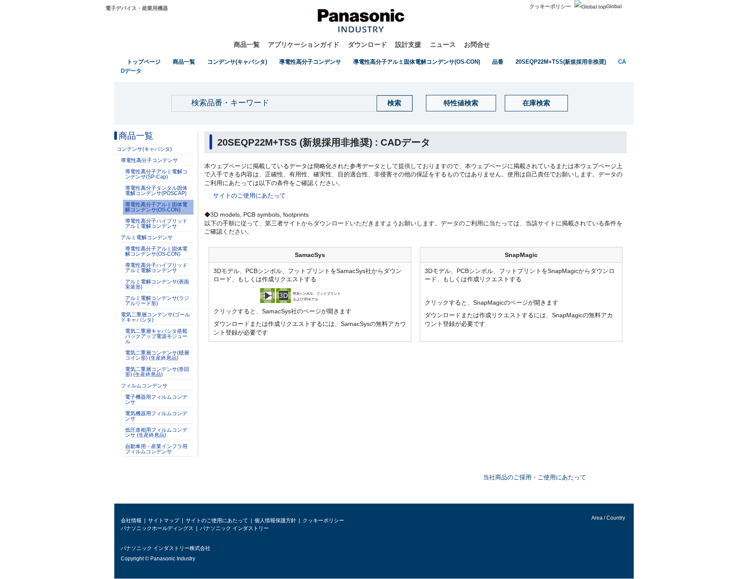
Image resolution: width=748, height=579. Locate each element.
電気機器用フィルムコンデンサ (156, 416)
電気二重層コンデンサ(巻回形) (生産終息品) (157, 371)
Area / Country (607, 518)
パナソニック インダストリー (234, 528)
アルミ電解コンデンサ (147, 237)
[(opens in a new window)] (310, 294)
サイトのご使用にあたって (249, 195)
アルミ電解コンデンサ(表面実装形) (157, 284)
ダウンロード (367, 44)
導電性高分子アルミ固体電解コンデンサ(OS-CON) (416, 62)
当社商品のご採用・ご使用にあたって (534, 477)
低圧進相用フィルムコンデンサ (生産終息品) (156, 432)
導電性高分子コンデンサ (310, 62)
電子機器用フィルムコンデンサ (156, 399)
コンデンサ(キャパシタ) (237, 62)
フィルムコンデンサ (144, 386)
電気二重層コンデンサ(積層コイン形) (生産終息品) (157, 355)
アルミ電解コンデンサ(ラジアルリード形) (157, 300)
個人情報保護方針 (275, 520)
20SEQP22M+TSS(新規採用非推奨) (561, 62)
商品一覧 (247, 44)
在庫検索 (536, 103)
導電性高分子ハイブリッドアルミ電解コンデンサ (156, 223)
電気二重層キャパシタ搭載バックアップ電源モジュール (156, 336)
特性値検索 (461, 103)
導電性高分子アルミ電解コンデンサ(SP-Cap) (156, 174)
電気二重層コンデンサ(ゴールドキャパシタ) (155, 317)
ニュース (443, 44)
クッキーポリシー (550, 6)
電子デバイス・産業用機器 (137, 8)
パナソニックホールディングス (157, 528)
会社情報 (131, 520)
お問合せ (477, 44)
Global (614, 6)
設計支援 (408, 44)
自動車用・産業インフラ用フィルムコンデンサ (156, 449)
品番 (497, 62)
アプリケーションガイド (303, 44)
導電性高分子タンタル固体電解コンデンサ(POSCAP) (156, 190)
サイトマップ (163, 520)
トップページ (144, 62)
